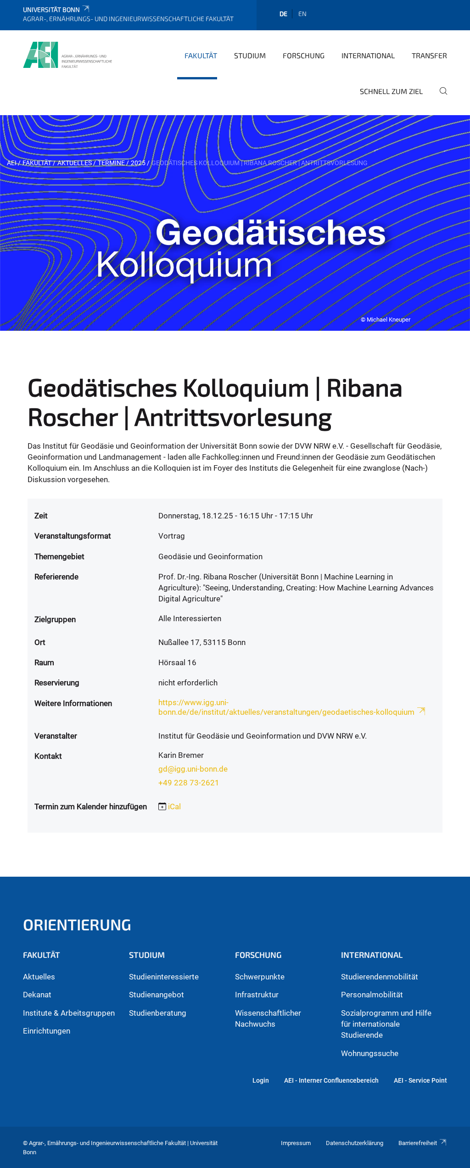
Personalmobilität (372, 994)
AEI (12, 163)
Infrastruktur (257, 994)
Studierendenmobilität (379, 976)
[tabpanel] (235, 223)
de (283, 13)
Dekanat (37, 994)
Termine (111, 163)
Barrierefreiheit (417, 1143)
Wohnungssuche (369, 1053)
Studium (250, 55)
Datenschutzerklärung (354, 1143)
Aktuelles (74, 163)
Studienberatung (157, 1013)
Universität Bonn (51, 9)
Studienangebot (156, 994)
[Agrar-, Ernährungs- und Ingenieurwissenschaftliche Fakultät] (67, 54)
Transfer (429, 55)
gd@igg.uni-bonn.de (193, 768)
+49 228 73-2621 (188, 782)
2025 (138, 163)
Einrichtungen (46, 1030)
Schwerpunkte (260, 976)
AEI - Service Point (420, 1080)
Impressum (296, 1143)
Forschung (304, 55)
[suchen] (439, 97)
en (302, 13)
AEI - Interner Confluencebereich (331, 1080)
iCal (174, 806)
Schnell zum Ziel (391, 91)
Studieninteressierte (164, 976)
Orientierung (77, 924)
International (368, 55)
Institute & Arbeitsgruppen (69, 1013)
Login (260, 1080)
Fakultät (201, 55)
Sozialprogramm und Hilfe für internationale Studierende (386, 1024)
